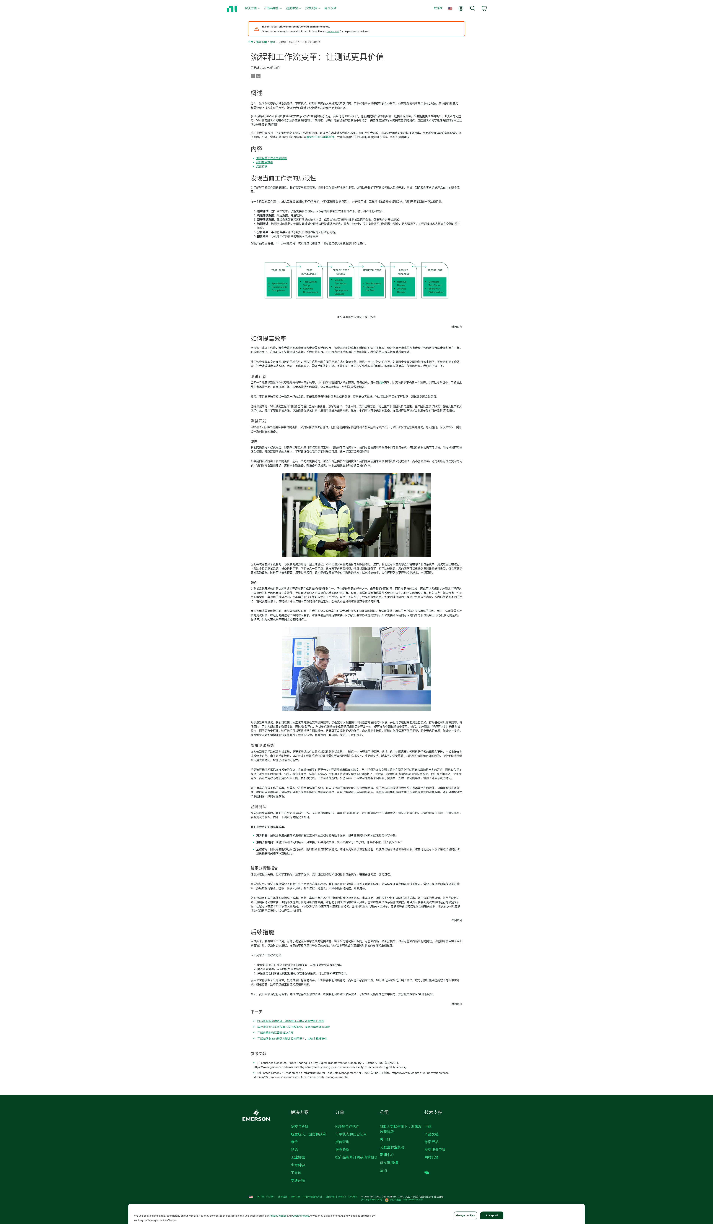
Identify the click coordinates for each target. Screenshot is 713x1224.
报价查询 (342, 1142)
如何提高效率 (264, 162)
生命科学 (298, 1165)
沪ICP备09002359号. (372, 1199)
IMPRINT (295, 1196)
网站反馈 (431, 1157)
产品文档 (431, 1134)
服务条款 (342, 1149)
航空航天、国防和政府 (308, 1134)
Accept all (492, 1215)
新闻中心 (387, 1155)
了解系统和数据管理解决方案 (275, 1033)
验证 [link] (272, 42)
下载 (428, 1126)
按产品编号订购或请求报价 (356, 1157)
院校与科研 (299, 1126)
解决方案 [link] (261, 42)
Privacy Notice (277, 1215)
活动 (383, 1170)
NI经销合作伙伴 (347, 1126)
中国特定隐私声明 (313, 1196)
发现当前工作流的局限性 (271, 158)
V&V (381, 382)
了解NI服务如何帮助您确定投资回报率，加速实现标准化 (292, 1038)
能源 (294, 1149)
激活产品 (431, 1142)
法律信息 (282, 1196)
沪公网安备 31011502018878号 (406, 1199)
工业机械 (298, 1157)
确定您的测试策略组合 (320, 137)
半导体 (296, 1172)
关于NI (385, 1139)
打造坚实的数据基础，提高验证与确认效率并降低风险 (290, 1021)
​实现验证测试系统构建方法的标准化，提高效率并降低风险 (293, 1027)
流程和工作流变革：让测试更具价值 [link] (299, 42)
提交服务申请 (435, 1149)
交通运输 (298, 1180)
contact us (333, 31)
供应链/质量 (389, 1162)
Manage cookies (347, 1196)
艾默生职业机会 (392, 1147)
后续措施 (261, 166)
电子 (294, 1142)
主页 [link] (250, 42)
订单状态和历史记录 (351, 1134)
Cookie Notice (300, 1215)
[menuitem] (252, 9)
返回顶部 (456, 327)
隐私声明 (330, 1196)
